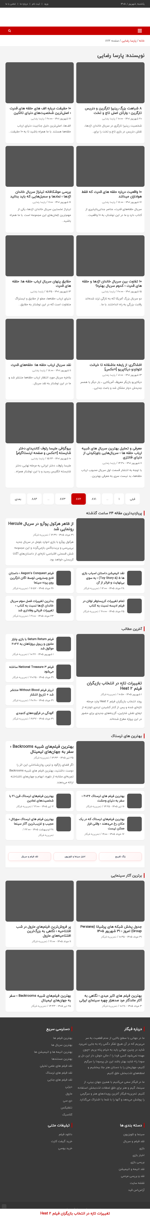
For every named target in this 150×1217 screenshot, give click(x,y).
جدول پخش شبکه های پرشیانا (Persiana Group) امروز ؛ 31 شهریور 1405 (111, 929)
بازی (142, 1148)
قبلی (132, 499)
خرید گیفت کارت (61, 1141)
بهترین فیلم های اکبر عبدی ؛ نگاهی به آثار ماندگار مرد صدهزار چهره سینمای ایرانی (110, 998)
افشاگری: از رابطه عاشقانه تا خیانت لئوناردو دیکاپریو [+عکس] (116, 367)
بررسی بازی (138, 1162)
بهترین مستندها (62, 1058)
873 (62, 499)
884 (34, 499)
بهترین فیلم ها (62, 1037)
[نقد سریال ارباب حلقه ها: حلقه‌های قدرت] (39, 339)
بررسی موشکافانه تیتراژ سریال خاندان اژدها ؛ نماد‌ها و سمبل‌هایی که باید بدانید (40, 194)
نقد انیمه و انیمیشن (132, 1169)
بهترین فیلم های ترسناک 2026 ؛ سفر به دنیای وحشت (103, 798)
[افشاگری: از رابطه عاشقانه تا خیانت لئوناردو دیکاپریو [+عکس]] (110, 339)
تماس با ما (10, 4)
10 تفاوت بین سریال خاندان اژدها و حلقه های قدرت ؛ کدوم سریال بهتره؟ (112, 283)
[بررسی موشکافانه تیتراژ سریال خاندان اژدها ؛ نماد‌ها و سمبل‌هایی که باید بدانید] (39, 166)
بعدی (18, 499)
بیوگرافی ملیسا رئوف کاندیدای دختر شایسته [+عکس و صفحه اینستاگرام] (43, 450)
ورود (46, 4)
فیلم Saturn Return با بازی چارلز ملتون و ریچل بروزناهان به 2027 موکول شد (33, 643)
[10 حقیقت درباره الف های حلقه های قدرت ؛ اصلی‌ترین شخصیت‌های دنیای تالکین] (39, 82)
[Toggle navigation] (140, 31)
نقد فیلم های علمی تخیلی (56, 1065)
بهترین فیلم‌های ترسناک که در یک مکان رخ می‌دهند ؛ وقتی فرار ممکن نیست (101, 823)
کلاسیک (67, 1114)
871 (94, 499)
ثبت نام (36, 4)
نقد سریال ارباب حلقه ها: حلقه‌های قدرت (41, 365)
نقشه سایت (137, 1183)
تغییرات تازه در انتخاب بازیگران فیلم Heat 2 (114, 686)
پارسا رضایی (108, 118)
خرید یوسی (65, 1148)
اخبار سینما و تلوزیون (75, 856)
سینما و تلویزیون (134, 1134)
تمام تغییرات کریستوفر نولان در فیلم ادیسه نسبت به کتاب (103, 603)
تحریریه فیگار (40, 535)
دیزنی (68, 1086)
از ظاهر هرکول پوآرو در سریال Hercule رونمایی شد (41, 526)
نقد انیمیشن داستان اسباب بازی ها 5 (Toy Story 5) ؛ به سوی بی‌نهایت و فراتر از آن (103, 577)
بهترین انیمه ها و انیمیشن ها (53, 1051)
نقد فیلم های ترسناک (59, 1072)
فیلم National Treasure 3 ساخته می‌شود (31, 669)
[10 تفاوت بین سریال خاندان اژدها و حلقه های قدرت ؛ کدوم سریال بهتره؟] (110, 255)
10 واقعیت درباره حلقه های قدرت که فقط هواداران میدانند (112, 194)
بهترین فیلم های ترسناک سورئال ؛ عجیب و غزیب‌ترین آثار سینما (31, 821)
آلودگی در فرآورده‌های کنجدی (35, 713)
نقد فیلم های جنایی (59, 1079)
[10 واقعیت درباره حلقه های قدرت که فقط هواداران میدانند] (110, 166)
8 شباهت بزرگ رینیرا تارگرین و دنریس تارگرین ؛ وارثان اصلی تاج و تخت (113, 110)
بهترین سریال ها (61, 1044)
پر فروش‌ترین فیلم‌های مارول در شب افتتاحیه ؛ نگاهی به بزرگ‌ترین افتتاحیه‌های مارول (43, 931)
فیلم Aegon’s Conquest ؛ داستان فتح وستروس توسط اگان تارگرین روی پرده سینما (31, 577)
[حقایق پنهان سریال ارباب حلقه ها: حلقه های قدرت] (39, 255)
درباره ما (24, 4)
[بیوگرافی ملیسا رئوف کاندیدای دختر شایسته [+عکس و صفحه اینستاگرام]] (39, 422)
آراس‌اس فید (136, 1189)
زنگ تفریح (120, 856)
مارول (69, 1093)
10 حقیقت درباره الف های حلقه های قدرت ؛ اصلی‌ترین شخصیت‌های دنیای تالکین (40, 110)
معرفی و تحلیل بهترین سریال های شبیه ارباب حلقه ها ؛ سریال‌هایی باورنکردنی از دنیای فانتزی (112, 452)
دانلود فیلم (65, 1134)
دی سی (67, 1100)
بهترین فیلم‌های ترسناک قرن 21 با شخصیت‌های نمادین (31, 798)
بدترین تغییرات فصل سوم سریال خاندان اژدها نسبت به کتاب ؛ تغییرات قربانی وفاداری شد (32, 605)
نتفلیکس (66, 1107)
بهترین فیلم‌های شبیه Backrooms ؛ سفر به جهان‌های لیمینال (42, 749)
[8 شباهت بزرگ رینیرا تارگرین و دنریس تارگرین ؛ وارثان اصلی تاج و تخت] (110, 82)
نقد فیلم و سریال (29, 856)
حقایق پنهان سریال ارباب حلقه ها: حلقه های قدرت (41, 283)
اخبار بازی (139, 1155)
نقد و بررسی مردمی (133, 1176)
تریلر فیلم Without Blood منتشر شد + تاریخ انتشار (32, 692)
